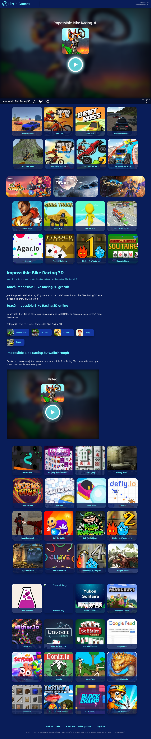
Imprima (101, 727)
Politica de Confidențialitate (78, 727)
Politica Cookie (53, 727)
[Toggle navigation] (36, 4)
